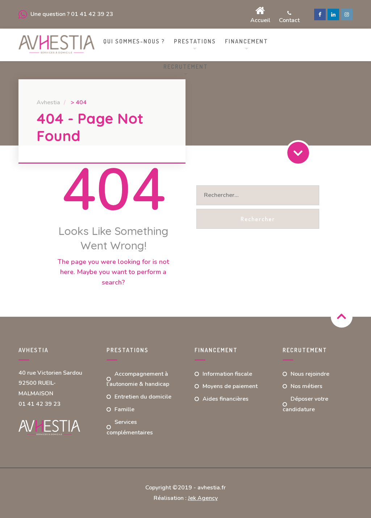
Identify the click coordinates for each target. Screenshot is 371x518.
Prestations (195, 41)
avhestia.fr (211, 488)
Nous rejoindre (310, 374)
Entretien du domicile (142, 397)
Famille (124, 409)
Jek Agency (203, 498)
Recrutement (185, 66)
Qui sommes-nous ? (134, 41)
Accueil (260, 19)
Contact (289, 19)
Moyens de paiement (230, 386)
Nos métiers (306, 386)
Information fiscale (227, 374)
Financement (246, 41)
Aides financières (226, 399)
